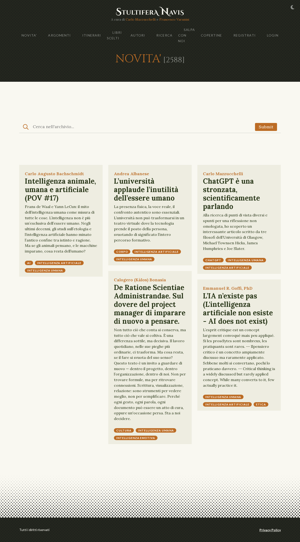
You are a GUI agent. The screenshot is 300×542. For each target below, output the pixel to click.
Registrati (244, 35)
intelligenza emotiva (135, 438)
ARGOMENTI (59, 35)
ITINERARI (91, 35)
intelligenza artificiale (59, 263)
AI (29, 263)
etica (261, 404)
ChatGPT (213, 260)
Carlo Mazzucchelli (141, 19)
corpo (122, 251)
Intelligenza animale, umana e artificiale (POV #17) (60, 189)
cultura (123, 430)
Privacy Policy (270, 530)
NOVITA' (29, 35)
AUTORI (138, 35)
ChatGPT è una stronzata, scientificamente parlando (231, 194)
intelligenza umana (45, 270)
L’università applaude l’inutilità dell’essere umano (146, 189)
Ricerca (164, 35)
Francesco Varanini (174, 19)
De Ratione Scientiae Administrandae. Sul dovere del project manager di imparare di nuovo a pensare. (149, 304)
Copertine (211, 35)
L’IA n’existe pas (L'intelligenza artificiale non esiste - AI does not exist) (238, 308)
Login (273, 35)
